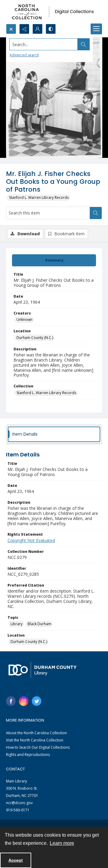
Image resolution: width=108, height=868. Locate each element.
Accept (15, 860)
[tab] (54, 260)
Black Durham (39, 623)
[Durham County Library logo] (42, 669)
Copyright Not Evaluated (31, 540)
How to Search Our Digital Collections (38, 747)
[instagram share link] (23, 701)
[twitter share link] (36, 701)
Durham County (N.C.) (34, 337)
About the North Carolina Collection (36, 732)
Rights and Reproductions (28, 754)
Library (16, 623)
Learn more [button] (62, 843)
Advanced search (24, 55)
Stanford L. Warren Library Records (39, 197)
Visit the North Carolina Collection (34, 740)
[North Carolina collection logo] (54, 12)
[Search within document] (96, 213)
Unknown (24, 319)
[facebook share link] (11, 701)
